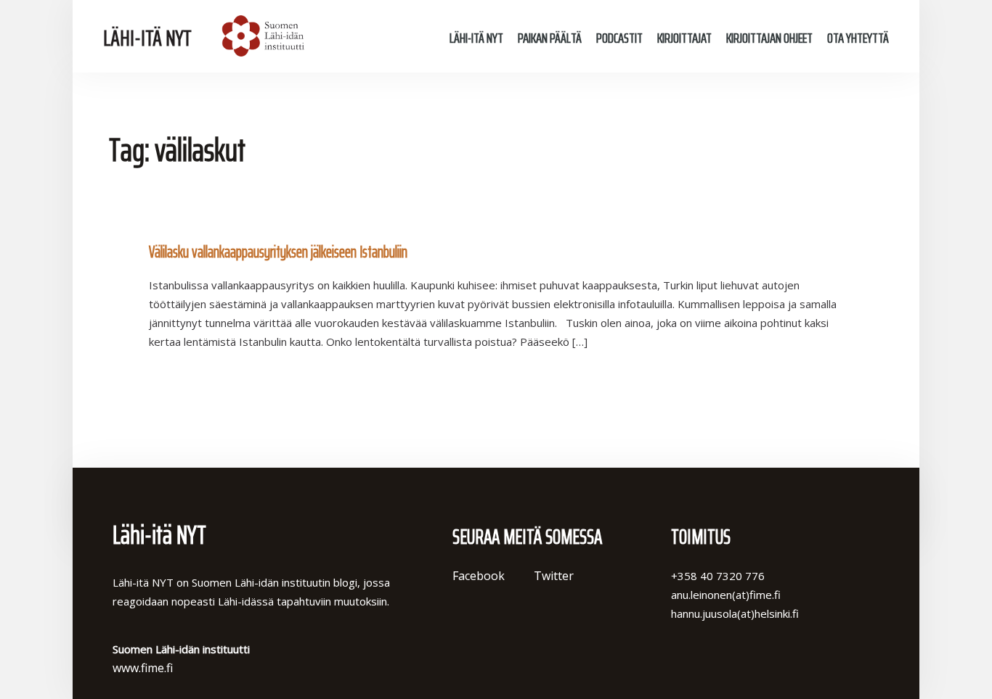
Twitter (554, 576)
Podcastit (619, 38)
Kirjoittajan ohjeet (769, 38)
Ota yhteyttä (858, 38)
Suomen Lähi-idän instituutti (261, 36)
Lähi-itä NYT (147, 38)
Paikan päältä (550, 38)
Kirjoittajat (684, 38)
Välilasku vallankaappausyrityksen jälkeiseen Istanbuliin (278, 252)
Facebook (478, 576)
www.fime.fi (143, 668)
